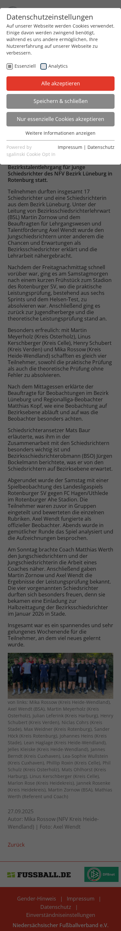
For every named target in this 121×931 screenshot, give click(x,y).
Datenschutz (101, 147)
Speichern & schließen (61, 101)
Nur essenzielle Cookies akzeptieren (60, 119)
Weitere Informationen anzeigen (60, 133)
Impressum (70, 147)
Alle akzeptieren (60, 83)
